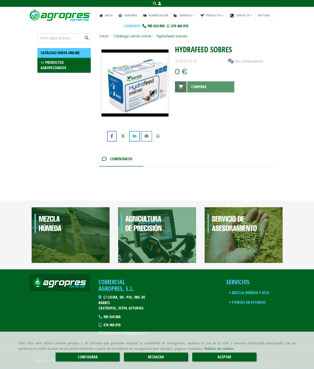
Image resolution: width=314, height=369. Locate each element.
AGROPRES (130, 15)
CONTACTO (243, 15)
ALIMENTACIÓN (158, 15)
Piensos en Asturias (248, 302)
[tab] (121, 159)
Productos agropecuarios (53, 65)
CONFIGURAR (88, 356)
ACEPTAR (224, 356)
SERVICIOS (185, 15)
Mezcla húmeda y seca (250, 292)
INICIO (108, 15)
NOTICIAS (264, 15)
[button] (159, 3)
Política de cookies (219, 348)
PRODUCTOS (213, 15)
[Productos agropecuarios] (42, 62)
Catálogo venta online (60, 52)
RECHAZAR (156, 356)
